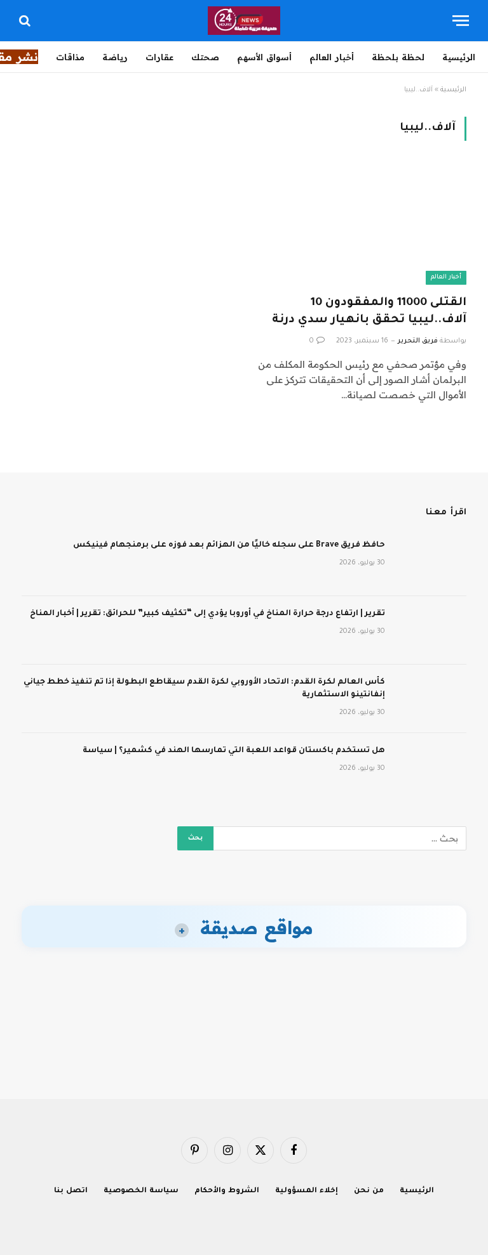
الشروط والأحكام (226, 1191)
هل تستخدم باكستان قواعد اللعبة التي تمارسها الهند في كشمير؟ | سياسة (234, 750)
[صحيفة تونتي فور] (244, 20)
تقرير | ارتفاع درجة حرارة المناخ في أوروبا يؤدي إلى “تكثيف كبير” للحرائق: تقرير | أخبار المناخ (207, 613)
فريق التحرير (418, 341)
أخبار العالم (331, 57)
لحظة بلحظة (398, 57)
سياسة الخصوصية (141, 1191)
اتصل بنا (71, 1191)
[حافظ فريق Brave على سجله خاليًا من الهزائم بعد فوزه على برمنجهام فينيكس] (431, 562)
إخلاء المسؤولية (306, 1191)
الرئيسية (458, 57)
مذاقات (70, 57)
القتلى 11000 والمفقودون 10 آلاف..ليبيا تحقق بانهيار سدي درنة (369, 312)
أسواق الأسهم (264, 57)
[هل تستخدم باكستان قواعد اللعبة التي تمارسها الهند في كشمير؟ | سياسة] (431, 767)
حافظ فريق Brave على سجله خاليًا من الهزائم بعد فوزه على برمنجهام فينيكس (229, 545)
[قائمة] (460, 20)
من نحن (369, 1191)
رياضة (115, 57)
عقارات (159, 57)
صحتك (205, 57)
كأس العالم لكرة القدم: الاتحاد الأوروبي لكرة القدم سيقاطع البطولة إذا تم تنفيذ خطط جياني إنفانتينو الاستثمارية (204, 688)
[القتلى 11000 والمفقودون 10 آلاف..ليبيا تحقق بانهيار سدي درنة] (360, 225)
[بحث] (26, 20)
